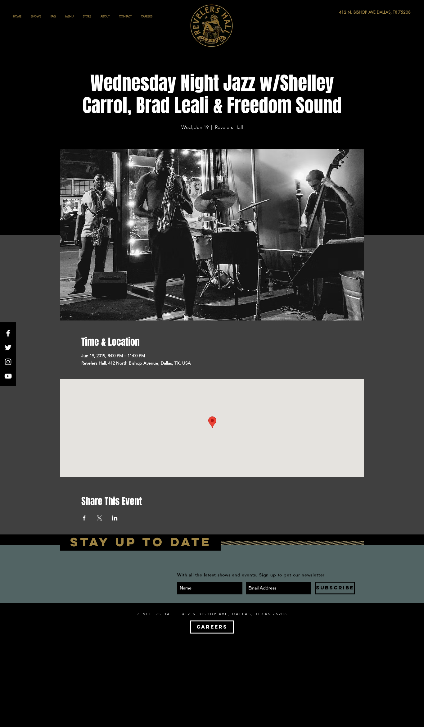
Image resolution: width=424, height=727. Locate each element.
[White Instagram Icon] (8, 361)
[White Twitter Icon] (8, 347)
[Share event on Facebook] (84, 518)
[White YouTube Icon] (8, 376)
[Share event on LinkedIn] (115, 518)
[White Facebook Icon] (8, 333)
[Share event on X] (99, 518)
